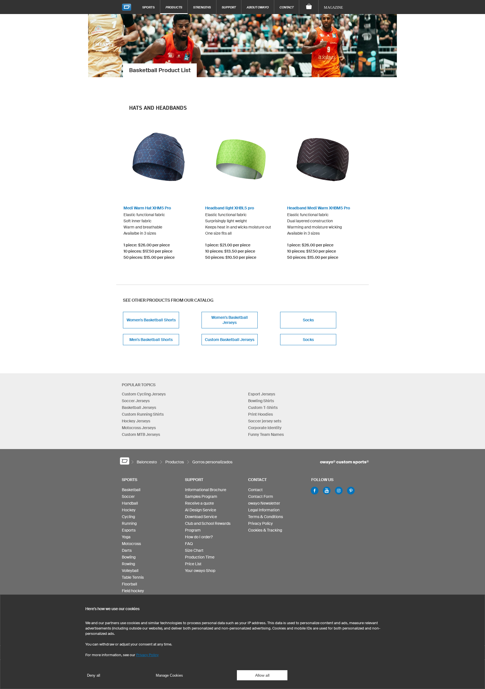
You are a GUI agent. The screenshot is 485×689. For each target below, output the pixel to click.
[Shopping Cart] (309, 7)
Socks (308, 320)
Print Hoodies (260, 414)
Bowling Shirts (261, 401)
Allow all (262, 675)
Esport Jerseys (261, 394)
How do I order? (199, 537)
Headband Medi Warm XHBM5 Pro (318, 208)
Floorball (129, 584)
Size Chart (194, 550)
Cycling (128, 516)
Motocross (131, 543)
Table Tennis (133, 577)
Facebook (314, 490)
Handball (130, 503)
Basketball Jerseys (139, 407)
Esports (129, 530)
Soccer (128, 496)
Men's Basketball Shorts (151, 339)
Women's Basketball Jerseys (229, 320)
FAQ (189, 543)
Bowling (129, 557)
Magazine (333, 7)
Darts (127, 550)
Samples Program (201, 496)
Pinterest (350, 490)
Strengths (202, 7)
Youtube (326, 490)
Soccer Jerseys (136, 401)
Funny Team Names (266, 434)
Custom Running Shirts (143, 414)
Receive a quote (199, 503)
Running (129, 523)
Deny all (93, 675)
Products (174, 7)
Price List (193, 564)
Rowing (128, 564)
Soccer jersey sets (264, 421)
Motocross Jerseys (139, 427)
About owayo (258, 7)
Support (229, 7)
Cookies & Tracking (265, 530)
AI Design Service (200, 510)
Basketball (131, 489)
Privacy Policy (260, 523)
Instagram (338, 490)
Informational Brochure (205, 489)
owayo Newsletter (264, 503)
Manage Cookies (169, 675)
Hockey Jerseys (136, 421)
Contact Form (260, 496)
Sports (148, 7)
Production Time (199, 557)
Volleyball (130, 570)
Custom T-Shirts (263, 407)
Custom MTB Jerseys (141, 434)
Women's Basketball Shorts (151, 320)
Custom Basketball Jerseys (229, 339)
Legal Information (264, 510)
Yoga (126, 537)
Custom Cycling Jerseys (144, 394)
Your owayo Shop (200, 570)
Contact (287, 7)
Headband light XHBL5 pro (229, 208)
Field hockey (133, 591)
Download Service (201, 516)
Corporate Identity (265, 427)
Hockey (129, 510)
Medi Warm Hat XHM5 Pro (147, 208)
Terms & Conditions (265, 516)
